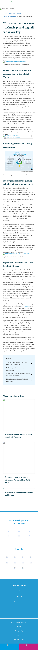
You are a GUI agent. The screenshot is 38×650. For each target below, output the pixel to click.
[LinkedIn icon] (21, 612)
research (8, 270)
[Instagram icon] (27, 612)
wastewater (26, 306)
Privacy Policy (19, 631)
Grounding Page (19, 639)
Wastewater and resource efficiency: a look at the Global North (17, 363)
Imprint (19, 626)
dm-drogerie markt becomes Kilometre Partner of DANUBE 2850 (17, 480)
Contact (19, 591)
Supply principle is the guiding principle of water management (18, 375)
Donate (19, 596)
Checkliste (19, 602)
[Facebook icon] (10, 612)
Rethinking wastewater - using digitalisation (15, 369)
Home (6, 13)
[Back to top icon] (34, 640)
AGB (19, 635)
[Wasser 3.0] (19, 2)
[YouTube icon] (16, 612)
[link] (19, 63)
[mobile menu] (2, 2)
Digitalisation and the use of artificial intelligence (17, 380)
